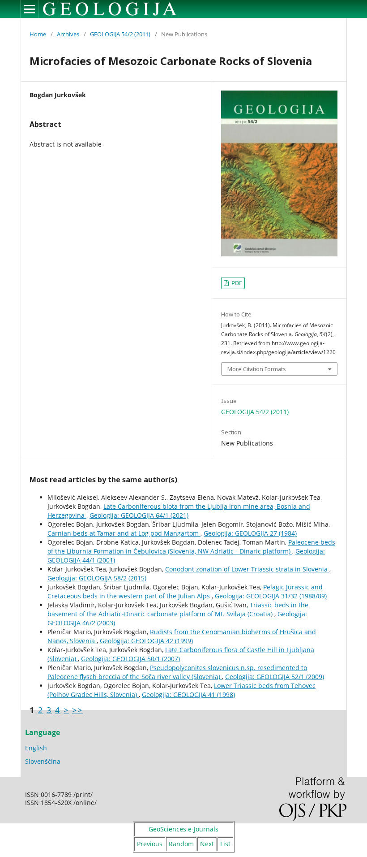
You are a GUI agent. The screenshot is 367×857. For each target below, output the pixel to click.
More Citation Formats (256, 369)
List (225, 844)
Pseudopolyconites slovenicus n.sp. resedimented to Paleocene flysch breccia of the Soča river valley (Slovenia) (177, 672)
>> (77, 710)
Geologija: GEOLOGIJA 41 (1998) (188, 694)
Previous (149, 844)
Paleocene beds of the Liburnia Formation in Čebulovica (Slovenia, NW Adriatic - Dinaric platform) (191, 546)
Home (38, 34)
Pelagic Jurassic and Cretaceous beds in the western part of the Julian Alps (185, 591)
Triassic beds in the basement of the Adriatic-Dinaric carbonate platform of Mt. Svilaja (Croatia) (177, 609)
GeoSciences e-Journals (183, 829)
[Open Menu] (29, 9)
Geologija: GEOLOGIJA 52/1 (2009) (274, 676)
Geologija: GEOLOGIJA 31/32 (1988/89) (271, 596)
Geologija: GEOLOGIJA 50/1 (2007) (130, 658)
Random (181, 844)
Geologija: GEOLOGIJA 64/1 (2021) (139, 515)
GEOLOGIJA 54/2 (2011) (120, 34)
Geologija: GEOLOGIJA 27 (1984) (250, 533)
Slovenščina (42, 761)
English (36, 748)
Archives (68, 34)
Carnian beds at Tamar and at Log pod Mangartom (124, 533)
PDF (236, 283)
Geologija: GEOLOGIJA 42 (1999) (146, 640)
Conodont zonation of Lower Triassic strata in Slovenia (247, 569)
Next (207, 844)
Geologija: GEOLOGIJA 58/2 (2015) (96, 578)
